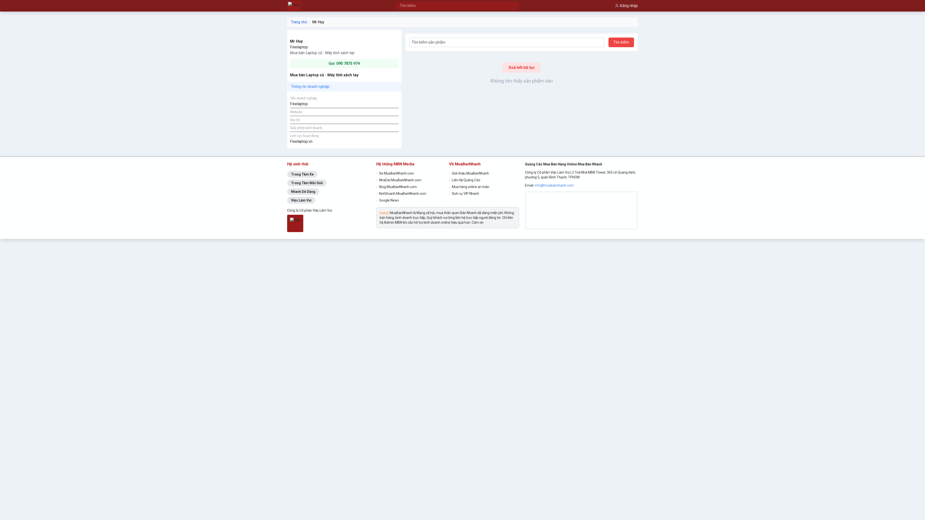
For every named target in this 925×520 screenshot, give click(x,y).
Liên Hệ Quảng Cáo (464, 180)
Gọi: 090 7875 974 (344, 63)
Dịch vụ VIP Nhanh (464, 193)
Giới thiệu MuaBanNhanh (469, 173)
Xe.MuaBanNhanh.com (395, 173)
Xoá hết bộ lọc (522, 67)
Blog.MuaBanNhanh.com (396, 187)
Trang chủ (299, 22)
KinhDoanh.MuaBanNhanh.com (401, 193)
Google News (387, 200)
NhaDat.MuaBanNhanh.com (398, 180)
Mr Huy (318, 22)
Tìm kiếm (621, 42)
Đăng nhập (629, 5)
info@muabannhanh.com (554, 185)
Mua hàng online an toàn (469, 187)
